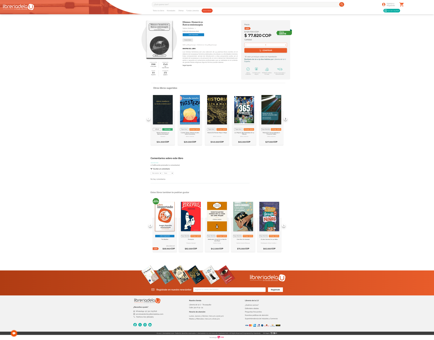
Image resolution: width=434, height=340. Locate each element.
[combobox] (248, 4)
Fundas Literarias (192, 11)
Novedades (171, 11)
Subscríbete (207, 11)
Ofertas (181, 11)
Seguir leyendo (187, 65)
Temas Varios (187, 40)
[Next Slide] (285, 118)
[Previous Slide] (148, 118)
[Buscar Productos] (342, 4)
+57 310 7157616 (393, 11)
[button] (200, 169)
